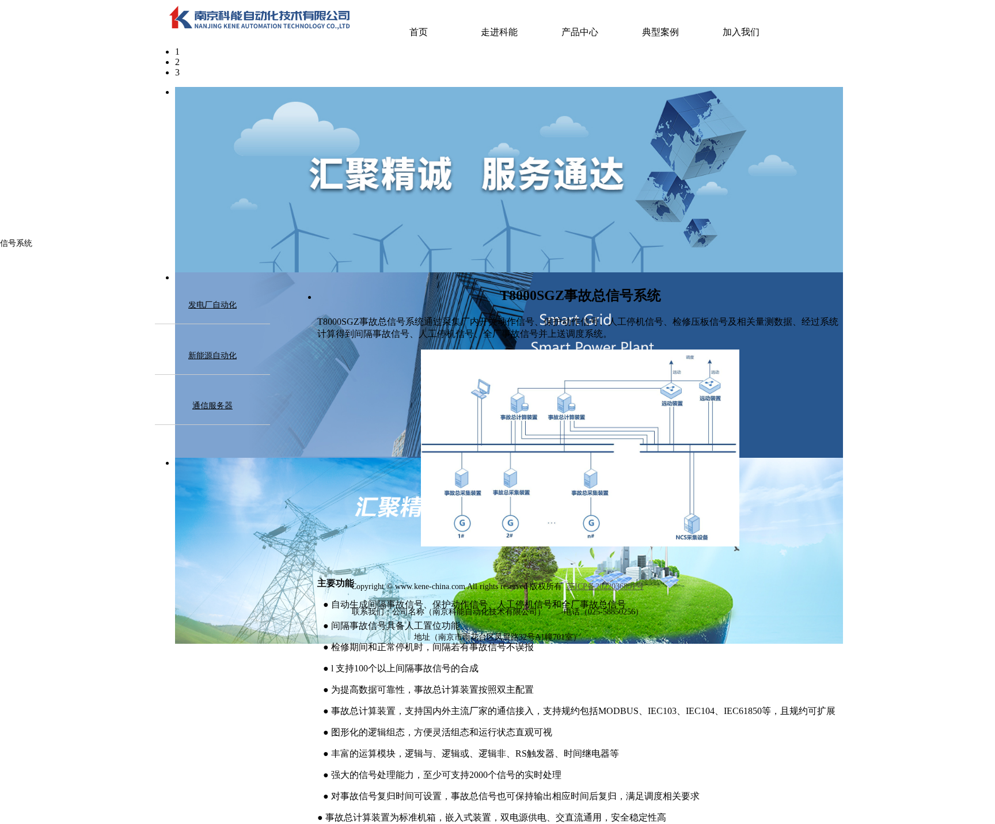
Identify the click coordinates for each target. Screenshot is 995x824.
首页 (418, 32)
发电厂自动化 (212, 305)
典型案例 (660, 32)
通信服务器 (212, 405)
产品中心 (579, 32)
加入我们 (741, 32)
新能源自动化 (212, 355)
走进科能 (499, 32)
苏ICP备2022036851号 (605, 586)
